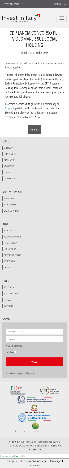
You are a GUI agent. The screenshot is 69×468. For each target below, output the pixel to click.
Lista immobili (10, 153)
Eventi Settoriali (11, 210)
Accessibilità (9, 261)
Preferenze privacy (12, 255)
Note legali (9, 230)
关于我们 (8, 305)
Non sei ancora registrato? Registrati (20, 373)
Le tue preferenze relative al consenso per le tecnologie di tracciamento (34, 463)
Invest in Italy (10, 287)
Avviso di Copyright (13, 236)
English (57, 4)
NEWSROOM (9, 166)
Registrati (14, 4)
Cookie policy (10, 249)
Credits (7, 267)
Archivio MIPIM (10, 204)
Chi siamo (8, 147)
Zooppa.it (9, 108)
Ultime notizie (10, 178)
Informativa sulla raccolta (12, 456)
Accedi (5, 4)
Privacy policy (10, 242)
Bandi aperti (9, 160)
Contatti (8, 172)
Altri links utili (11, 293)
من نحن (7, 299)
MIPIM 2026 (9, 198)
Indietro (34, 129)
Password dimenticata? (15, 345)
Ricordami (10, 352)
